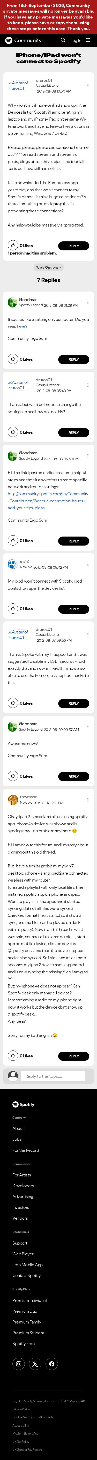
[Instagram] (18, 1364)
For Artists (21, 1175)
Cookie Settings (23, 1417)
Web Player (22, 1254)
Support (19, 1243)
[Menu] (88, 40)
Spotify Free (23, 1343)
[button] (88, 85)
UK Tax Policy (20, 1442)
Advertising (22, 1196)
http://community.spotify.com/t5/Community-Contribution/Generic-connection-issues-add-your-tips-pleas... (48, 501)
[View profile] (21, 85)
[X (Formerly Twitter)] (35, 1364)
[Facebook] (52, 1364)
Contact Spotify (26, 1275)
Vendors (20, 1218)
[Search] (63, 40)
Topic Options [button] (47, 267)
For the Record (25, 1150)
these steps (19, 28)
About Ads (46, 1417)
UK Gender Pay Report (27, 1450)
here (21, 326)
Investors (20, 1207)
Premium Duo (24, 1311)
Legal (16, 1401)
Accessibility (20, 1425)
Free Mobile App (27, 1264)
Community (28, 40)
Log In (75, 40)
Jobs (16, 1139)
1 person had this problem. (32, 253)
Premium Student (28, 1333)
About (18, 1128)
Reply (74, 246)
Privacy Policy (20, 1409)
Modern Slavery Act (25, 1433)
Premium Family (26, 1322)
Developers (23, 1186)
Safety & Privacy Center (39, 1401)
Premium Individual (29, 1300)
